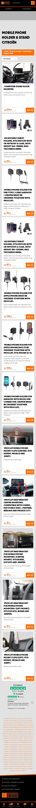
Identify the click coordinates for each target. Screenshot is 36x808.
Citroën (6, 51)
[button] (9, 58)
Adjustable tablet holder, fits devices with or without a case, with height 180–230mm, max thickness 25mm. (18, 247)
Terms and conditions (12, 779)
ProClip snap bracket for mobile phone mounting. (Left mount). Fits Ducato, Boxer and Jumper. (17, 608)
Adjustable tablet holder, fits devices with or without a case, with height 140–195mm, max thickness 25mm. (18, 143)
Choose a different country (14, 782)
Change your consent (12, 789)
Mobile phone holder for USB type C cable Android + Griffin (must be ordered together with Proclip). (18, 195)
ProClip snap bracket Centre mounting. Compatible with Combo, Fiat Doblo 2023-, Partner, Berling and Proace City (18, 505)
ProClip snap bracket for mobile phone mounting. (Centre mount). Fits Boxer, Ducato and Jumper (16, 557)
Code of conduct (10, 786)
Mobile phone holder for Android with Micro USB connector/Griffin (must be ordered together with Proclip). (18, 402)
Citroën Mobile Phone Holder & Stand (16, 719)
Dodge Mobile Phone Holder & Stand (20, 727)
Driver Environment (16, 51)
